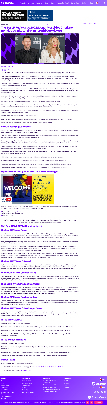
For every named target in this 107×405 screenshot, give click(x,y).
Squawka (3, 24)
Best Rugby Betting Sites (50, 391)
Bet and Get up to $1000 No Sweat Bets (13, 14)
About (2, 381)
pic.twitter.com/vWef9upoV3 (56, 367)
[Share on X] (9, 70)
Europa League (26, 385)
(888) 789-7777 (18, 18)
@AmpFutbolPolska (39, 367)
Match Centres (24, 3)
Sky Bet (4, 171)
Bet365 (66, 381)
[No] (105, 402)
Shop (91, 3)
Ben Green (3, 66)
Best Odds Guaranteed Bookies (51, 389)
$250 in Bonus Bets (38, 15)
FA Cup (24, 387)
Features (39, 3)
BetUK (66, 385)
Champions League (27, 383)
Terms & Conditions (6, 396)
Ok (87, 402)
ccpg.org (5, 19)
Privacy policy (98, 402)
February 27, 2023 (25, 370)
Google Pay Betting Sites (50, 387)
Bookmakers (75, 3)
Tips (46, 3)
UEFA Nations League (28, 392)
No (91, 402)
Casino (84, 3)
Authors (3, 383)
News (32, 3)
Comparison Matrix (63, 3)
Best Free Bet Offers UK (49, 385)
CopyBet (66, 387)
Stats (52, 3)
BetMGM (66, 383)
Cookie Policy (4, 387)
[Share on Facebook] (5, 70)
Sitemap (3, 398)
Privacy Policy (5, 385)
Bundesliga (25, 390)
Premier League (26, 381)
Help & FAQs (4, 390)
